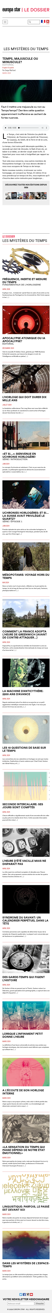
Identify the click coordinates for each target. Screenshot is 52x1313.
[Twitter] (20, 1294)
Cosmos (13, 139)
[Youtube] (31, 1294)
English (5, 68)
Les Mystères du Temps (26, 49)
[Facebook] (24, 1294)
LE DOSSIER (8, 236)
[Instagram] (27, 1294)
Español (11, 68)
